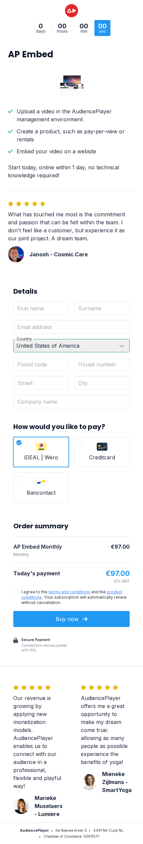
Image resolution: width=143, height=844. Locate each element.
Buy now (68, 619)
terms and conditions (69, 591)
